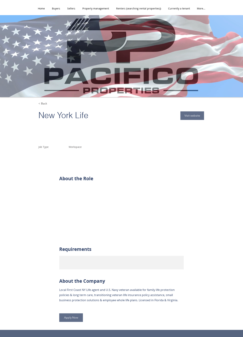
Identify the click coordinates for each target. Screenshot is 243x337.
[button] (56, 8)
